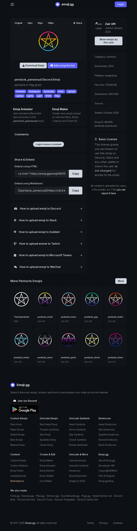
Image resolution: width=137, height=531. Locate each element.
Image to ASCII (77, 481)
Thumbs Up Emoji (49, 429)
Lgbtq (30, 96)
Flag (57, 96)
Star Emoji (45, 434)
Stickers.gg (52, 495)
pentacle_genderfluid (71, 357)
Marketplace (17, 481)
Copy (75, 173)
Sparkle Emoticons (109, 434)
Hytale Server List (102, 495)
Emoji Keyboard (77, 475)
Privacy (103, 522)
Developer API (107, 465)
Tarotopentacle (21, 317)
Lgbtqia (71, 91)
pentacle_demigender (95, 357)
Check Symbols (77, 439)
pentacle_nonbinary (47, 317)
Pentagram (34, 91)
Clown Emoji (46, 444)
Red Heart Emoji (48, 424)
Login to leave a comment (48, 144)
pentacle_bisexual (117, 357)
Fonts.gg (15, 495)
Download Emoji (34, 65)
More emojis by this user (109, 41)
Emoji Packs (16, 470)
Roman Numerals (78, 444)
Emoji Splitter (47, 475)
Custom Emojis (18, 460)
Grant (48, 96)
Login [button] (120, 4)
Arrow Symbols (77, 429)
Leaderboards (18, 475)
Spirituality (49, 91)
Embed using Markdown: (29, 183)
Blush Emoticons (107, 444)
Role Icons (16, 424)
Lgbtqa (19, 96)
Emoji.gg (23, 385)
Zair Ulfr (110, 24)
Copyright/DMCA (108, 470)
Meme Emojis (17, 444)
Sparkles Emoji (48, 439)
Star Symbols (76, 434)
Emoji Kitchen (47, 470)
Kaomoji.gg (28, 495)
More (121, 281)
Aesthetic (111, 56)
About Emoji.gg (107, 460)
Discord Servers (26, 499)
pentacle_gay (91, 317)
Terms (90, 522)
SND (16, 321)
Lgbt (39, 96)
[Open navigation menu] (12, 4)
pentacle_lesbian (116, 317)
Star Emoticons (107, 429)
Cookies (118, 522)
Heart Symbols (77, 424)
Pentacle (20, 91)
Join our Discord (27, 400)
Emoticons (74, 470)
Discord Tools (44, 499)
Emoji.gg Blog (106, 481)
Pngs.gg (85, 495)
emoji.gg (67, 4)
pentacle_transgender (72, 317)
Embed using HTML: (26, 166)
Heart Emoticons (107, 424)
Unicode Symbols (79, 465)
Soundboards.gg (70, 495)
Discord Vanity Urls (87, 499)
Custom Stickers (19, 465)
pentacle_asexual (46, 357)
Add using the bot (64, 65)
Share (79, 23)
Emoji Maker (46, 460)
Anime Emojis (17, 434)
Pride (60, 91)
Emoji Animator (48, 465)
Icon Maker (46, 481)
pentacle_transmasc (24, 357)
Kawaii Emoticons (108, 439)
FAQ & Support (107, 475)
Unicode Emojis (77, 460)
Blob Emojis (16, 439)
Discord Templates (64, 499)
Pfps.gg (40, 495)
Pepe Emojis (17, 429)
